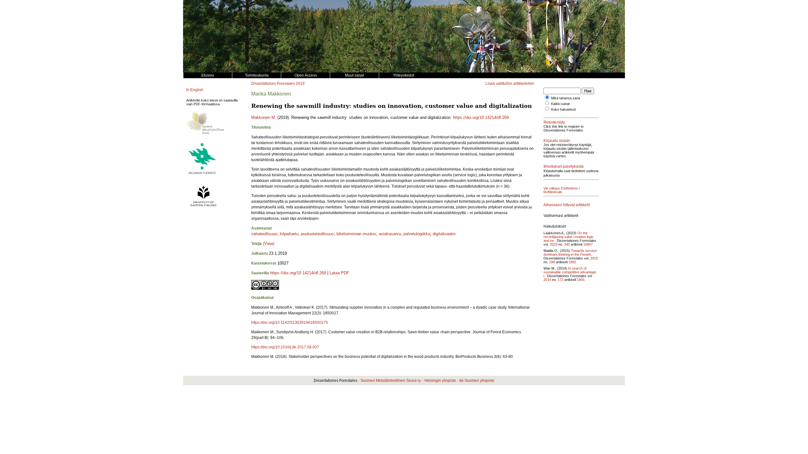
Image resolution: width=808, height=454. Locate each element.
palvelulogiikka (416, 233)
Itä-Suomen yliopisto (476, 380)
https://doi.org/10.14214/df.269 (481, 117)
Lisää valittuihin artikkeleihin (509, 83)
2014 (547, 280)
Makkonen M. (263, 117)
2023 (553, 244)
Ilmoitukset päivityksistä (564, 166)
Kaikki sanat (560, 104)
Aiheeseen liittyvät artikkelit (567, 205)
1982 (572, 262)
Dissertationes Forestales (273, 83)
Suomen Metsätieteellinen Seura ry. (390, 380)
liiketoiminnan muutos (356, 233)
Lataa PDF (339, 273)
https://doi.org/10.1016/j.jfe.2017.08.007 (285, 347)
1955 (581, 280)
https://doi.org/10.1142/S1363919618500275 (289, 322)
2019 (300, 83)
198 (552, 262)
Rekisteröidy (554, 122)
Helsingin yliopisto (440, 380)
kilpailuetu (289, 233)
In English (194, 90)
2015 (594, 258)
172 (560, 280)
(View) (268, 243)
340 (567, 244)
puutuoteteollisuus (317, 233)
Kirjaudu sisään (557, 140)
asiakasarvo (390, 233)
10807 (588, 244)
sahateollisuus (264, 233)
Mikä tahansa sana (565, 98)
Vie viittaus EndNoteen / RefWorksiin (562, 190)
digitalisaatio (444, 233)
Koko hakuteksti (563, 109)
